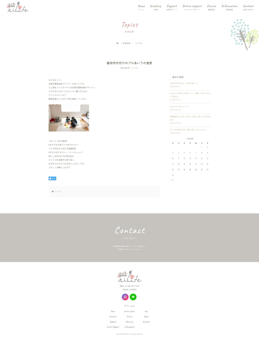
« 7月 (172, 180)
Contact (248, 6)
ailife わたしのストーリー (179, 106)
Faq (146, 311)
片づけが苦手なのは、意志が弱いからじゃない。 (188, 130)
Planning (129, 321)
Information (229, 6)
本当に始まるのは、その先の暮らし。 (184, 83)
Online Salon (129, 311)
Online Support (113, 326)
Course (211, 6)
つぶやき (135, 68)
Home (141, 6)
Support (172, 6)
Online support (192, 6)
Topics (146, 316)
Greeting (155, 6)
